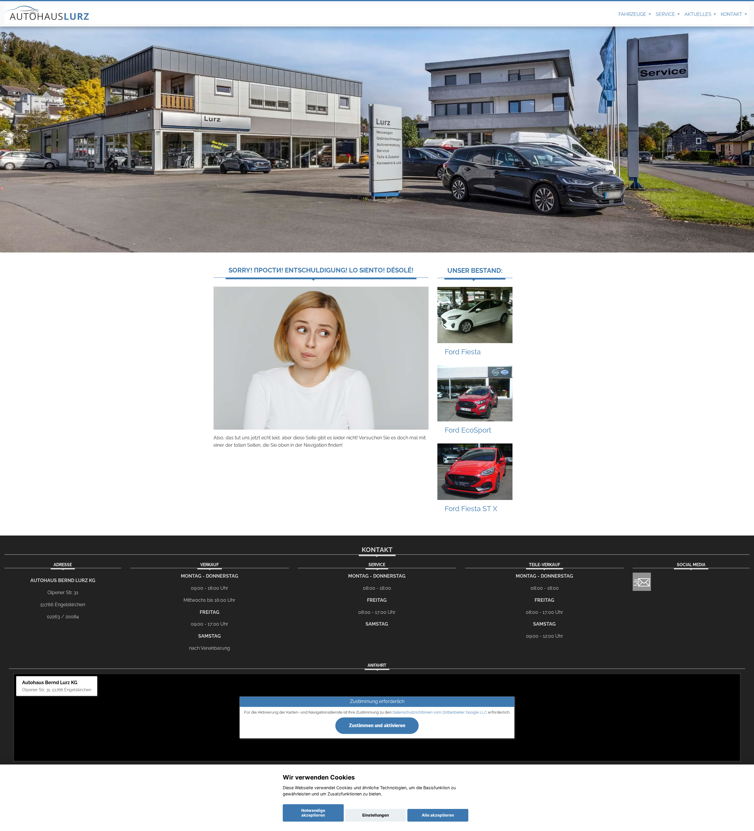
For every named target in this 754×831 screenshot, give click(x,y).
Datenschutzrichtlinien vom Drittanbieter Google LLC (440, 712)
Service (666, 14)
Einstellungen (375, 815)
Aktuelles (698, 14)
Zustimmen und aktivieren (377, 725)
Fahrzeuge (633, 14)
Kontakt (732, 14)
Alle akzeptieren (438, 815)
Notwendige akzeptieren (313, 812)
